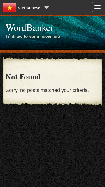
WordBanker (29, 27)
